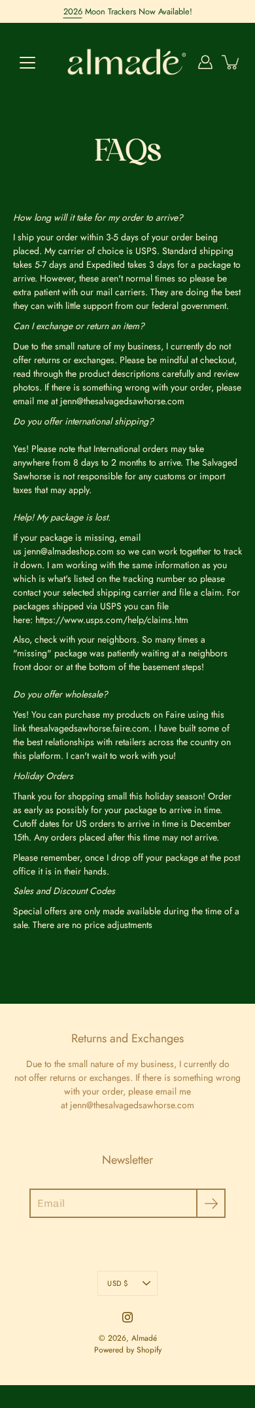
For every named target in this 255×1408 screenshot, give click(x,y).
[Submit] (211, 1203)
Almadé (144, 1338)
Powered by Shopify (128, 1350)
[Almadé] (128, 62)
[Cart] (231, 62)
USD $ (117, 1283)
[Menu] (27, 62)
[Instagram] (127, 1317)
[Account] (205, 62)
